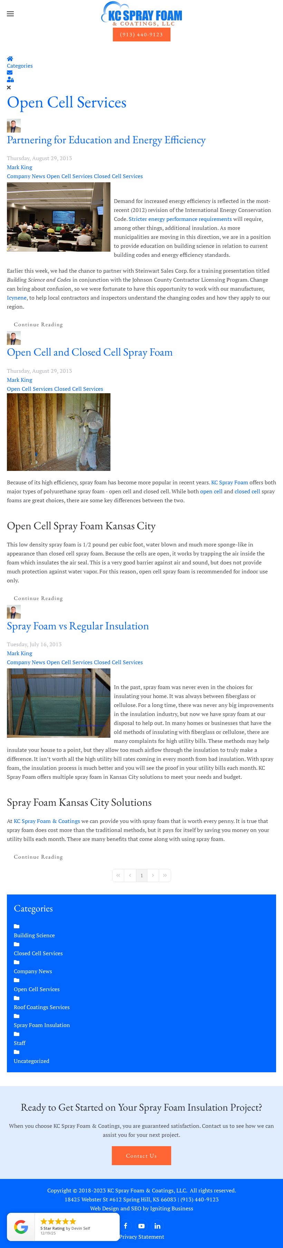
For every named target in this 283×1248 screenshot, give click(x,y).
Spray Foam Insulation (42, 1025)
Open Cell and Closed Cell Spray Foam (90, 352)
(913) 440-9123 (141, 34)
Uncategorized (31, 1061)
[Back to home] (141, 14)
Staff (19, 1043)
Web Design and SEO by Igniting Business (141, 1208)
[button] (10, 14)
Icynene (17, 297)
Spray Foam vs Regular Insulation (78, 625)
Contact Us (141, 1155)
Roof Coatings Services (42, 1007)
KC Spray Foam (229, 482)
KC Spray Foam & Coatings (47, 821)
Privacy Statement (141, 1236)
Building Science (34, 935)
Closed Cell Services (118, 176)
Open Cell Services (67, 101)
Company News (26, 176)
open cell (211, 491)
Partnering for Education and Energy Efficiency (106, 139)
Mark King (19, 167)
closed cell (247, 491)
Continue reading (38, 324)
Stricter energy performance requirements (180, 219)
